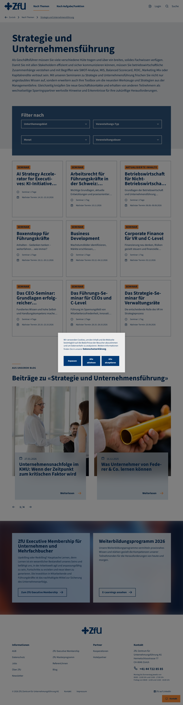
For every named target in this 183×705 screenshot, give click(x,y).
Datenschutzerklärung (94, 349)
